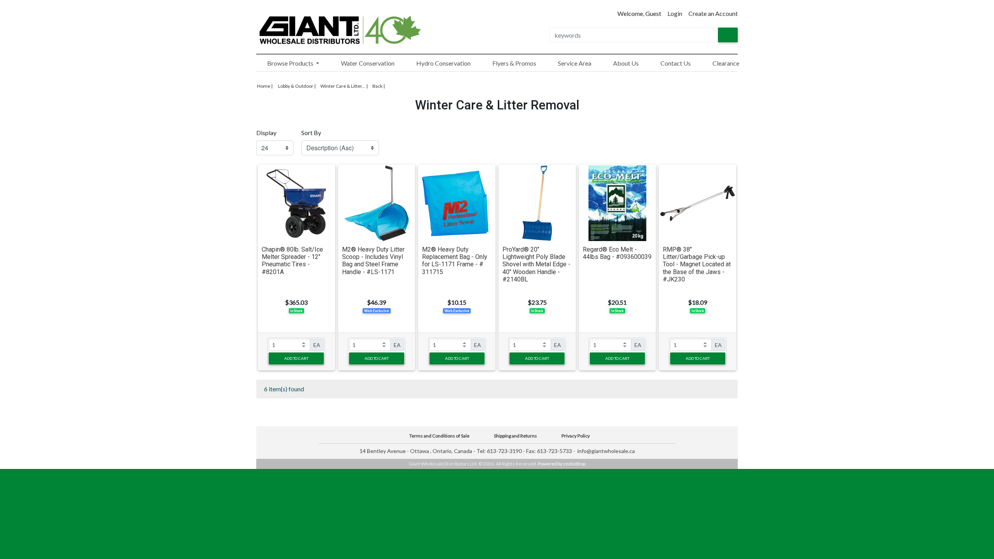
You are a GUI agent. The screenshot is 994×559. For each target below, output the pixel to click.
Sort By (311, 132)
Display (266, 132)
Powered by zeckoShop (562, 464)
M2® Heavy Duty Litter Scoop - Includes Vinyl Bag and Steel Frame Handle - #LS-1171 (373, 261)
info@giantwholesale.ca (606, 451)
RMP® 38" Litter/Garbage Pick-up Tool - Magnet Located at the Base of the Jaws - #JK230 (697, 264)
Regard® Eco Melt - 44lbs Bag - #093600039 (617, 253)
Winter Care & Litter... (342, 86)
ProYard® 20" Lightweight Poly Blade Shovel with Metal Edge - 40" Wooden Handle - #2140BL (536, 264)
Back (377, 86)
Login (674, 13)
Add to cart (296, 358)
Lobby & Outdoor (295, 86)
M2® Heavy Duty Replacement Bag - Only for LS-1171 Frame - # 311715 (454, 261)
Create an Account (713, 13)
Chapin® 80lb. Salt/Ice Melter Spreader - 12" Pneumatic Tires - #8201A (292, 261)
